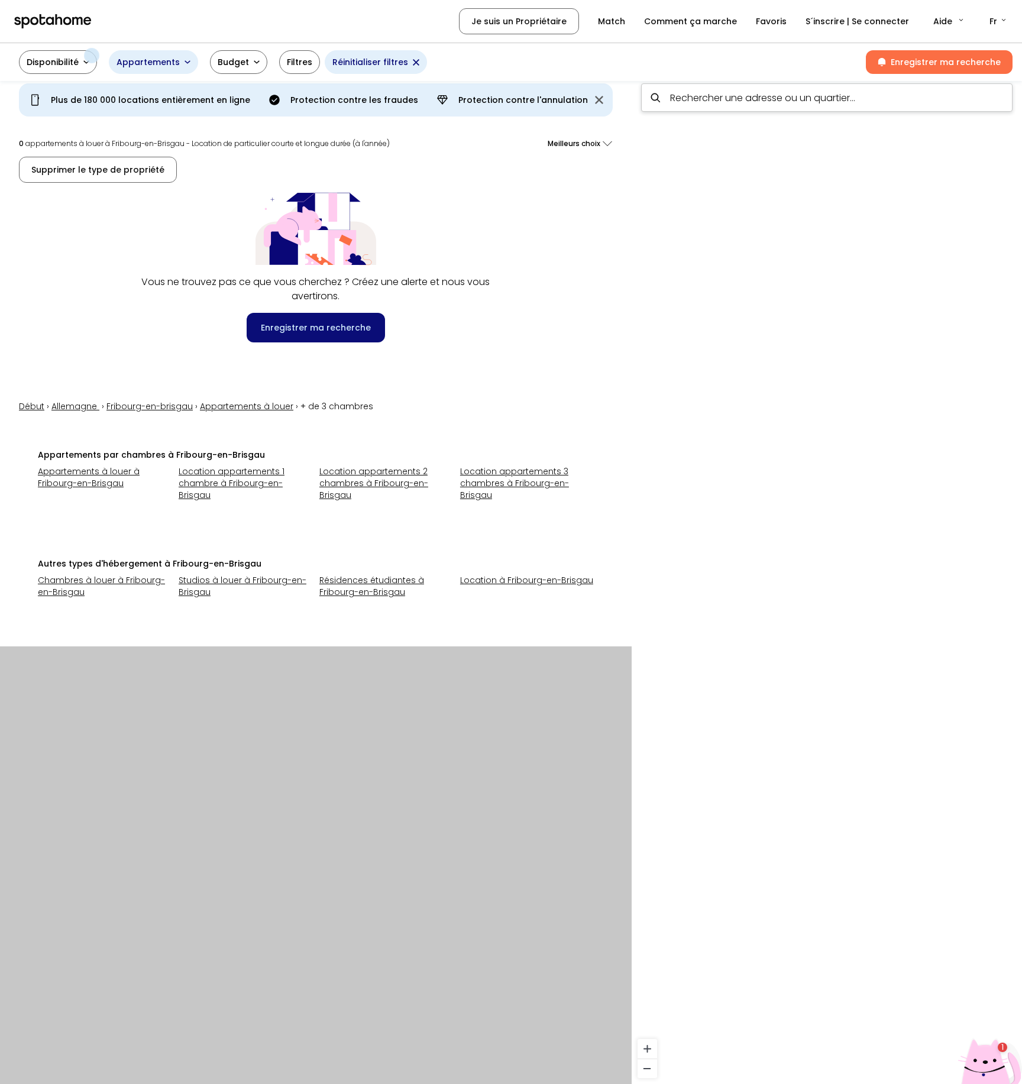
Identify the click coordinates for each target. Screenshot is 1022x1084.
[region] (827, 579)
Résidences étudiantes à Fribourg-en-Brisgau (371, 586)
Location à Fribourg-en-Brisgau (526, 580)
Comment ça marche (690, 21)
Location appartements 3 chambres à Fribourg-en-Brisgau (514, 483)
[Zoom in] (647, 1049)
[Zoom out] (647, 1068)
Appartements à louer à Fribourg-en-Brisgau (89, 477)
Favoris (771, 21)
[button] (949, 21)
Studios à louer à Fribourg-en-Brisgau (242, 586)
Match (611, 21)
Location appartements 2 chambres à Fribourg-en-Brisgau (373, 483)
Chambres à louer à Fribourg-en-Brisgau (101, 586)
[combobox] (827, 97)
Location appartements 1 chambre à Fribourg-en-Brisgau (231, 483)
